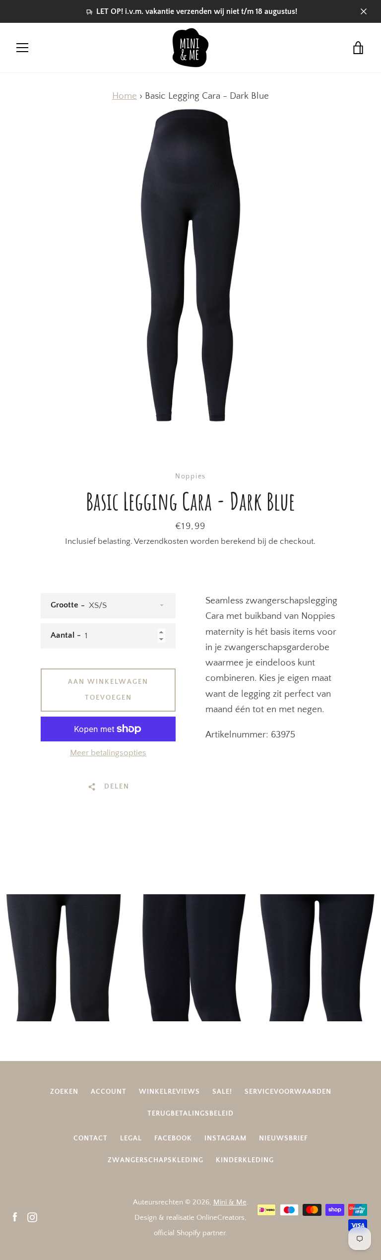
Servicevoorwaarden (288, 1092)
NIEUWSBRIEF (283, 1138)
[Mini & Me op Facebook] (15, 1217)
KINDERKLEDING (245, 1160)
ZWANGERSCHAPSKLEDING (155, 1160)
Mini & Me (230, 1202)
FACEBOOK (173, 1138)
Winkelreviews (169, 1092)
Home (124, 96)
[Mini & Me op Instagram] (32, 1217)
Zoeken (64, 1092)
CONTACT (90, 1138)
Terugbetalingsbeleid (190, 1114)
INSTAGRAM (225, 1138)
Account (109, 1092)
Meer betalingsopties (108, 752)
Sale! (222, 1092)
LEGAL (131, 1138)
